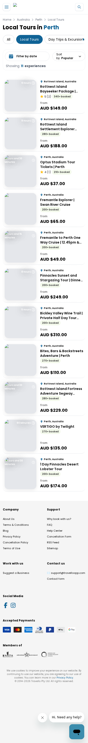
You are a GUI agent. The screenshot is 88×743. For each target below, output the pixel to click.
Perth (38, 20)
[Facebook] (5, 605)
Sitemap (52, 548)
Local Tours (56, 20)
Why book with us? (59, 519)
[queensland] (49, 654)
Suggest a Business (16, 573)
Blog (5, 531)
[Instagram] (13, 605)
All (8, 39)
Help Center (54, 531)
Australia (23, 20)
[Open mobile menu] (6, 7)
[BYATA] (8, 654)
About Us (9, 519)
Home (7, 20)
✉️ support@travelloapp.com (66, 573)
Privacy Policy (11, 536)
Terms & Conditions (16, 525)
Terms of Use (11, 548)
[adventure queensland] (27, 654)
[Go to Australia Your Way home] (32, 7)
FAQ (49, 525)
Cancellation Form (59, 536)
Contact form (56, 579)
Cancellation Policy (15, 542)
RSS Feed (53, 542)
